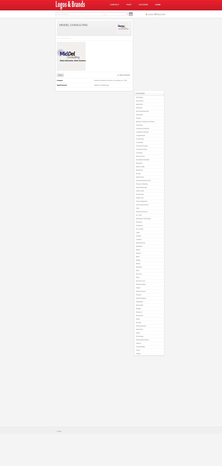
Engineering (140, 177)
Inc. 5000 (124, 80)
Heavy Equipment (141, 201)
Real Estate (139, 305)
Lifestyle (138, 236)
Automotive (139, 115)
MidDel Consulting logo (101, 85)
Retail (138, 319)
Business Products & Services (103, 80)
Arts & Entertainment (142, 111)
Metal (137, 257)
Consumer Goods (141, 149)
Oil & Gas (139, 274)
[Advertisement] (149, 53)
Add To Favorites (124, 75)
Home (158, 5)
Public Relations (141, 298)
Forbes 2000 (140, 191)
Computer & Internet (142, 132)
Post (129, 5)
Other (137, 277)
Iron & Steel (139, 229)
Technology (139, 336)
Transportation (140, 347)
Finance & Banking (142, 184)
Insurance (139, 222)
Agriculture (139, 104)
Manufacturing (140, 243)
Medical (138, 253)
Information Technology (143, 218)
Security (138, 322)
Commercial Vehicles (142, 128)
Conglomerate (140, 135)
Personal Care (140, 281)
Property (138, 295)
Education (139, 163)
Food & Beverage (141, 187)
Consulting (117, 80)
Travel (138, 350)
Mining (138, 263)
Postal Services (141, 291)
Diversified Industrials (143, 160)
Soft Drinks (139, 329)
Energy (138, 173)
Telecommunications (142, 340)
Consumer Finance (142, 146)
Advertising (139, 97)
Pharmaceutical (141, 284)
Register (161, 14)
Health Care (140, 198)
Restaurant (139, 315)
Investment (139, 225)
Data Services (140, 156)
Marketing (139, 246)
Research (139, 312)
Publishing (139, 302)
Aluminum (139, 108)
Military (138, 260)
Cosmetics (139, 153)
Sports (138, 333)
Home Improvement (142, 205)
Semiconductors (141, 326)
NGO (137, 270)
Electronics (139, 170)
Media (138, 250)
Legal (138, 232)
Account (143, 5)
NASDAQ (139, 267)
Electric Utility (140, 166)
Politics (138, 288)
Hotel (137, 208)
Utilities (138, 353)
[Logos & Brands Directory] (79, 9)
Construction (140, 139)
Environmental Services (143, 180)
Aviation (138, 118)
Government (140, 194)
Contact (114, 5)
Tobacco (138, 343)
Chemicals (139, 125)
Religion (138, 308)
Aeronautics (139, 101)
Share (60, 75)
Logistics (139, 239)
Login (150, 14)
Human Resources (142, 212)
